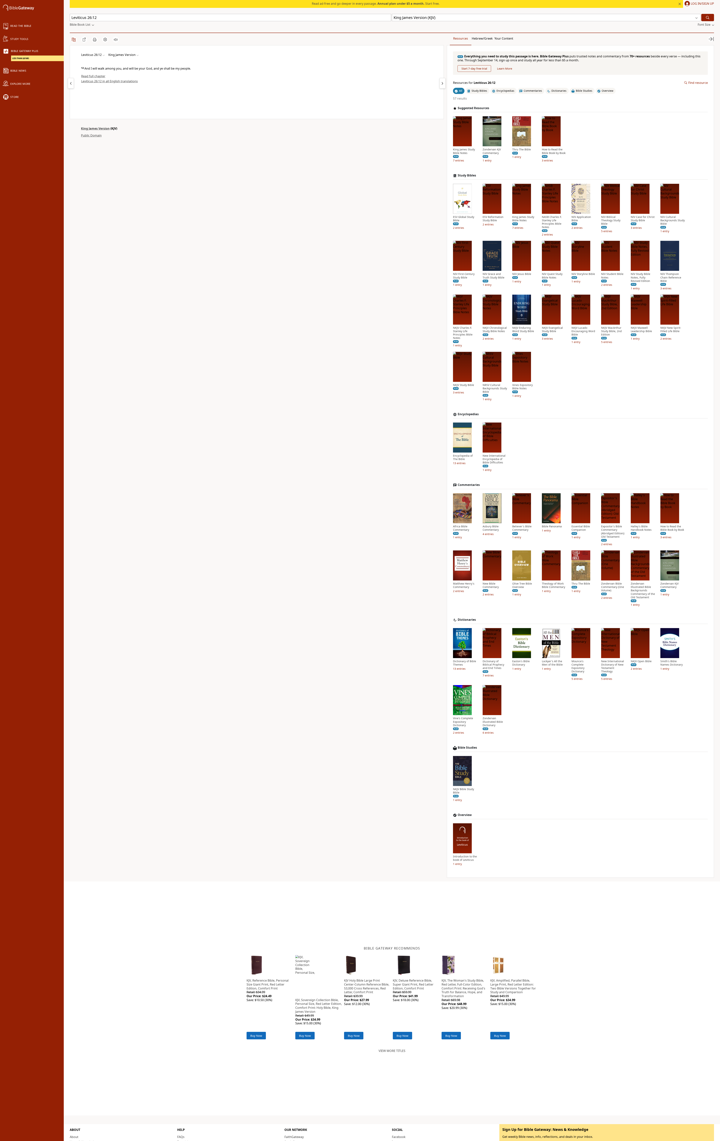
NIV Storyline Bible (583, 274)
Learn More (504, 68)
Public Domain (91, 135)
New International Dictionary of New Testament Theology (612, 666)
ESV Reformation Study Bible (493, 218)
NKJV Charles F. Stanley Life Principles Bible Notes (462, 333)
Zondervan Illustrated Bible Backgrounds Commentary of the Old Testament (643, 590)
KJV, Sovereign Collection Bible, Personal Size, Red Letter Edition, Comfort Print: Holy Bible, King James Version (318, 1006)
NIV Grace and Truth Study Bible (493, 275)
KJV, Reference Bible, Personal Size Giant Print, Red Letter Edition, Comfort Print (268, 984)
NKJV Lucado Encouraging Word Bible (583, 331)
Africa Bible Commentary (461, 528)
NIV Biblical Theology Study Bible (610, 220)
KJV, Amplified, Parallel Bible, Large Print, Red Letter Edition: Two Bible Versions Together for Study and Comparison (513, 986)
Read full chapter (93, 76)
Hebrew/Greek (482, 38)
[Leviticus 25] (71, 83)
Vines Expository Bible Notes (522, 386)
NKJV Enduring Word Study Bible (523, 329)
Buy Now (256, 1035)
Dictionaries (467, 620)
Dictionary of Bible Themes (464, 663)
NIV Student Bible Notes (612, 275)
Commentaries (469, 485)
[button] (698, 4)
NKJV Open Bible (641, 661)
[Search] (707, 17)
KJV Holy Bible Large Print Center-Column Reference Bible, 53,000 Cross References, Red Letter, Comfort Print (366, 986)
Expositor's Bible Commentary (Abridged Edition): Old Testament (613, 531)
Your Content (503, 38)
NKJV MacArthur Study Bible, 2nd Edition (611, 331)
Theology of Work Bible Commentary (553, 585)
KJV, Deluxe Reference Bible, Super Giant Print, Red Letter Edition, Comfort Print (413, 984)
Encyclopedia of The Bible (463, 457)
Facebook (399, 1137)
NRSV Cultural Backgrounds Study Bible (495, 388)
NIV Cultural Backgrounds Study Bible (672, 220)
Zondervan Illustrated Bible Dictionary (493, 722)
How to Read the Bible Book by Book (554, 151)
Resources (460, 38)
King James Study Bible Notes (464, 151)
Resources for (474, 83)
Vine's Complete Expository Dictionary (463, 722)
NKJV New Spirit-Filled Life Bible (670, 329)
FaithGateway (294, 1137)
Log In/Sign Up (702, 4)
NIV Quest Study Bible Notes (552, 275)
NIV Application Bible (581, 218)
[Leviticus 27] (443, 83)
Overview (465, 815)
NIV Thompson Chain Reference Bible (670, 277)
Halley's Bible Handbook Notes (641, 528)
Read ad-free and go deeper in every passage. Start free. (376, 4)
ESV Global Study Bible (463, 218)
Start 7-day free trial (474, 68)
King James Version (95, 128)
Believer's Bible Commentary (522, 528)
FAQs (180, 1137)
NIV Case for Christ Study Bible (643, 218)
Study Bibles (467, 175)
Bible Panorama (552, 526)
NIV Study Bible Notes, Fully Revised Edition (640, 277)
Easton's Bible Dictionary (521, 663)
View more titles (392, 1051)
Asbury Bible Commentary (491, 528)
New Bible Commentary (491, 585)
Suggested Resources (473, 108)
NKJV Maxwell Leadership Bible (641, 329)
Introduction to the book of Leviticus (465, 858)
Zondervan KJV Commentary (492, 151)
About (74, 1137)
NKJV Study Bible (463, 385)
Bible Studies (467, 748)
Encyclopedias (468, 414)
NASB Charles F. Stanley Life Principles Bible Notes (552, 222)
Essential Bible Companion (581, 528)
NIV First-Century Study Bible (464, 275)
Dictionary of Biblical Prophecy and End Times (493, 665)
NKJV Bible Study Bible (463, 790)
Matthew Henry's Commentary (463, 585)
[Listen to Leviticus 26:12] (116, 40)
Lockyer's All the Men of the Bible (552, 663)
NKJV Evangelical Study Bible (552, 329)
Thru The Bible (521, 149)
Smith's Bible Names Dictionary (671, 663)
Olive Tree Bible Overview (522, 585)
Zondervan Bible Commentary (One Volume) (612, 587)
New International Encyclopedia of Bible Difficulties (494, 459)
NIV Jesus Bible (521, 274)
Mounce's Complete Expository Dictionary (578, 666)
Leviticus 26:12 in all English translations (109, 81)
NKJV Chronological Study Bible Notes (495, 329)
